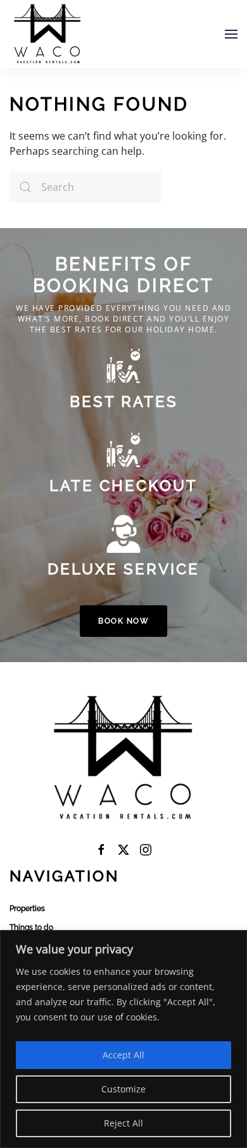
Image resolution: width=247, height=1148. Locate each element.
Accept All (123, 1055)
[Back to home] (48, 34)
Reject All (123, 1123)
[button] (231, 34)
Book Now (123, 621)
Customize (123, 1089)
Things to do (31, 927)
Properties (27, 908)
